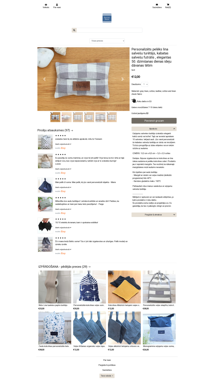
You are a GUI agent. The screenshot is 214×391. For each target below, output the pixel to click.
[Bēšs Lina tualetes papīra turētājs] (54, 287)
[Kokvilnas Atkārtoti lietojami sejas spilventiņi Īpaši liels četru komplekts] (124, 287)
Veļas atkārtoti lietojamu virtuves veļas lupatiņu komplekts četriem (137, 346)
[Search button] (74, 30)
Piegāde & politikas (107, 365)
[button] (44, 79)
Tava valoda (106, 376)
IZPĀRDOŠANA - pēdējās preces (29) (63, 266)
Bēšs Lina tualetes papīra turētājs (53, 305)
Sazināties (107, 370)
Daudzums (136, 84)
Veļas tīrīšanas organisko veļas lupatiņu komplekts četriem (98, 346)
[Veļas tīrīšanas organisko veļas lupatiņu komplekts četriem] (89, 328)
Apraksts (153, 129)
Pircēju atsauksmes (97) (54, 130)
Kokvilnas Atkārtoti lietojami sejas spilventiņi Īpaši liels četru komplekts (139, 305)
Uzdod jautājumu (139, 113)
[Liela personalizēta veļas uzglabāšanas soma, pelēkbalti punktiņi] (46, 142)
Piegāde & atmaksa (153, 215)
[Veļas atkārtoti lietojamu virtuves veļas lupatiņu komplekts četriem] (124, 328)
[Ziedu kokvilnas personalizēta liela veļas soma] (54, 328)
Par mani (107, 360)
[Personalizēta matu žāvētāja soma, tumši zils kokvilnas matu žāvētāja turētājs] (46, 185)
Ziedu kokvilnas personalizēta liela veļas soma (59, 346)
